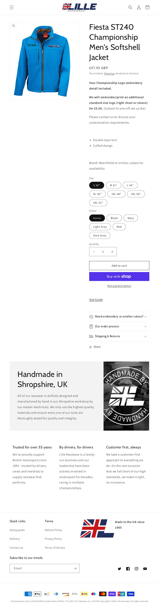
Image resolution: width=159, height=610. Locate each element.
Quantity (94, 244)
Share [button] (97, 346)
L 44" (130, 185)
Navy (131, 218)
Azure (97, 218)
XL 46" (97, 194)
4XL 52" (98, 202)
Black (114, 218)
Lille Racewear (123, 601)
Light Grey (100, 226)
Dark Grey (99, 235)
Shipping (109, 73)
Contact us (16, 547)
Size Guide (96, 300)
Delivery (15, 538)
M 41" (113, 185)
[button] (11, 7)
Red (119, 226)
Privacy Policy (53, 538)
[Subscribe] (75, 568)
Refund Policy (53, 530)
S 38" (96, 185)
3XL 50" (136, 194)
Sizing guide (17, 530)
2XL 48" (116, 194)
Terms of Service (55, 547)
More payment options (119, 285)
